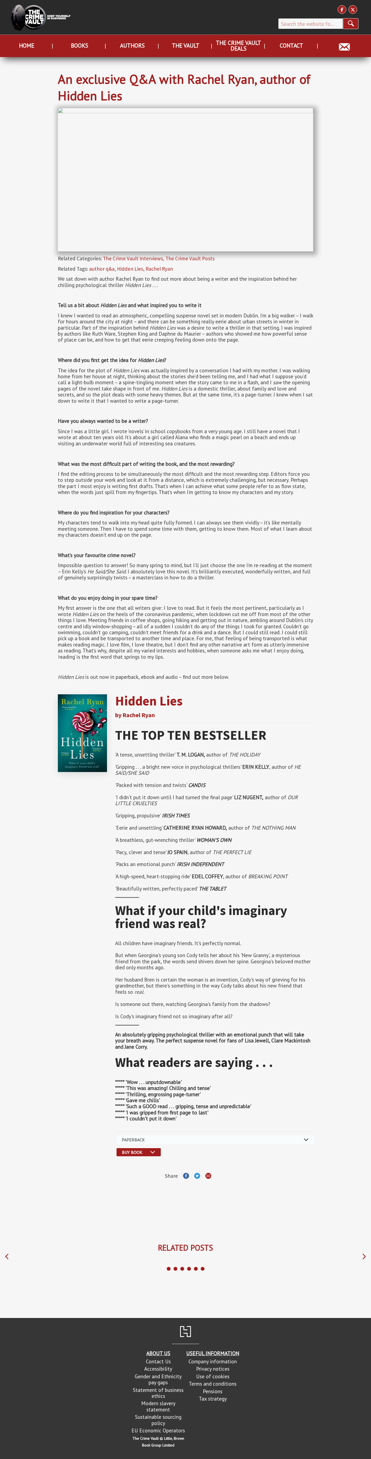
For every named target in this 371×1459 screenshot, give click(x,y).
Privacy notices (212, 1368)
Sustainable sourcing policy (158, 1419)
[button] (7, 1256)
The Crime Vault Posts (190, 258)
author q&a (102, 268)
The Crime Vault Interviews (133, 258)
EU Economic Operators (158, 1430)
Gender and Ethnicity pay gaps (158, 1379)
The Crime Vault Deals (238, 45)
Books (79, 45)
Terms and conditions (213, 1383)
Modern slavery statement (158, 1406)
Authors (132, 45)
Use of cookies (212, 1376)
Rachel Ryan (159, 268)
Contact (291, 45)
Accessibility (158, 1368)
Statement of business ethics (158, 1392)
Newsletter (344, 45)
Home (26, 45)
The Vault (185, 45)
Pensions (212, 1391)
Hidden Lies (130, 268)
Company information (212, 1361)
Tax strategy (213, 1398)
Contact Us (158, 1361)
